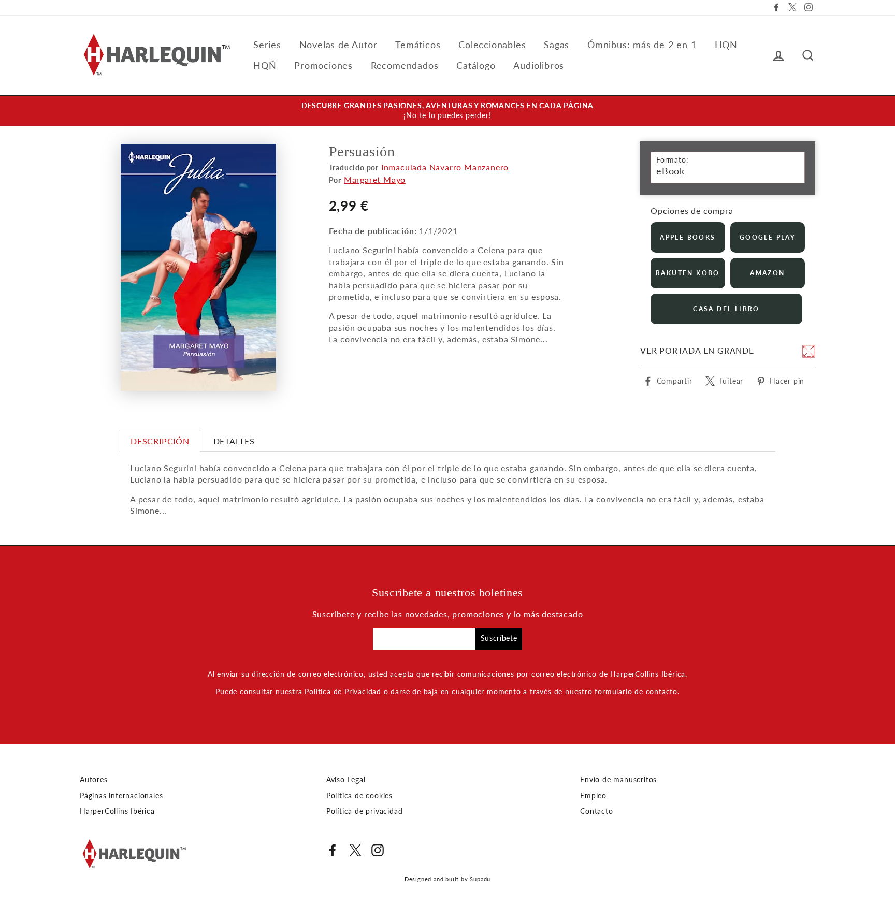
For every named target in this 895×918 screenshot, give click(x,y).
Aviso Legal (346, 780)
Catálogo (475, 65)
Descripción (160, 441)
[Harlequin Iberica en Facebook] (332, 850)
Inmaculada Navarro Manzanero (445, 167)
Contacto (596, 811)
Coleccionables (492, 44)
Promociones (323, 65)
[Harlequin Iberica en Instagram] (377, 850)
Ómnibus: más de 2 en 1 (642, 44)
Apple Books (687, 237)
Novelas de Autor (338, 44)
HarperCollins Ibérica (117, 811)
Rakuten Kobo (688, 273)
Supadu (480, 879)
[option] (447, 111)
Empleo (593, 796)
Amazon (767, 273)
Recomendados (405, 65)
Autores (94, 780)
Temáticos (417, 44)
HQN (726, 44)
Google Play (768, 237)
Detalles (234, 441)
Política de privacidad (364, 811)
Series (267, 44)
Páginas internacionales (121, 796)
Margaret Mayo (375, 179)
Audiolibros (538, 65)
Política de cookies (359, 796)
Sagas (556, 44)
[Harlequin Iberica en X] (355, 850)
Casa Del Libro (726, 309)
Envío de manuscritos (618, 780)
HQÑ (264, 65)
